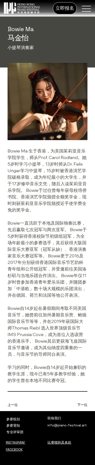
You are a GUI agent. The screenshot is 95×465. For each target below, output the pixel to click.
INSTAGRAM (16, 442)
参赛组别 (13, 419)
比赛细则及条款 (59, 442)
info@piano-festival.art (67, 425)
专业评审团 (14, 432)
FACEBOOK (14, 449)
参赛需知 (13, 425)
